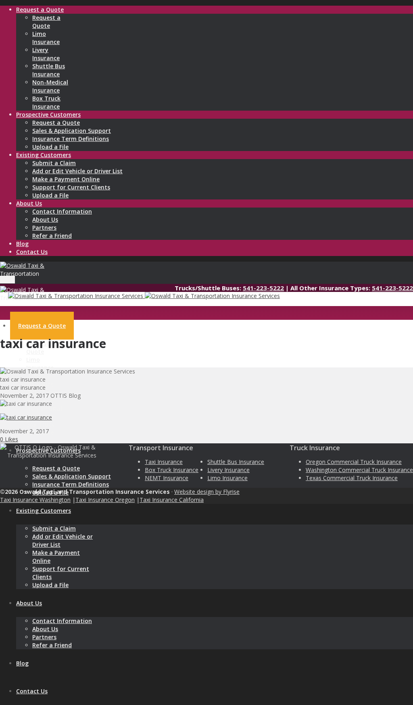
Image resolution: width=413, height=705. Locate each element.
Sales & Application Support (71, 130)
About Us (45, 219)
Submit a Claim (54, 163)
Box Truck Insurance (171, 470)
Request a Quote (56, 122)
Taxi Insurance (164, 462)
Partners (44, 227)
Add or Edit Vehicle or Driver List (77, 171)
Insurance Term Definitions (70, 139)
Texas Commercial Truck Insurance (352, 478)
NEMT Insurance (166, 478)
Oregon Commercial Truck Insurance (354, 462)
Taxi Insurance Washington (35, 500)
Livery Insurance (228, 470)
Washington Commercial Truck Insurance (359, 470)
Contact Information (62, 211)
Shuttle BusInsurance (48, 70)
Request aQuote (46, 21)
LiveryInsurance (46, 54)
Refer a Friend (52, 235)
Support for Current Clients (71, 187)
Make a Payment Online (66, 179)
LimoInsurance (46, 38)
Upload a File (50, 147)
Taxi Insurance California (172, 500)
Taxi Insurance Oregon (105, 500)
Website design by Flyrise (207, 491)
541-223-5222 (263, 288)
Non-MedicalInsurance (50, 86)
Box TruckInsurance (46, 102)
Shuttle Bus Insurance (235, 462)
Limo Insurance (227, 478)
